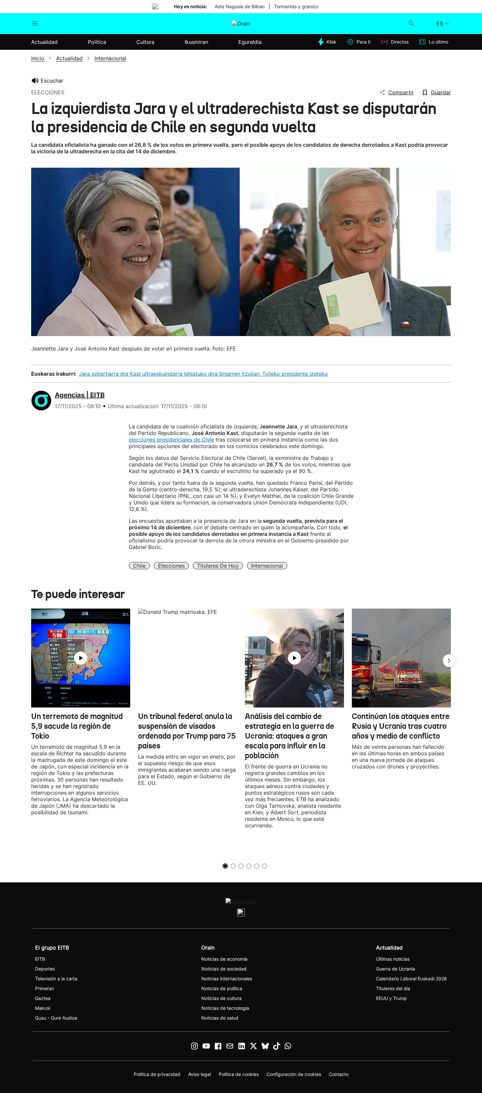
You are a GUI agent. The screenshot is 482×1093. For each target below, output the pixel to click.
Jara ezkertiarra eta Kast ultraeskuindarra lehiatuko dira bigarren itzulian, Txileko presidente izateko (203, 373)
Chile (139, 565)
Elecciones (171, 565)
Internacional (267, 565)
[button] (449, 660)
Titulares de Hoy (218, 565)
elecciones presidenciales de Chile (171, 439)
